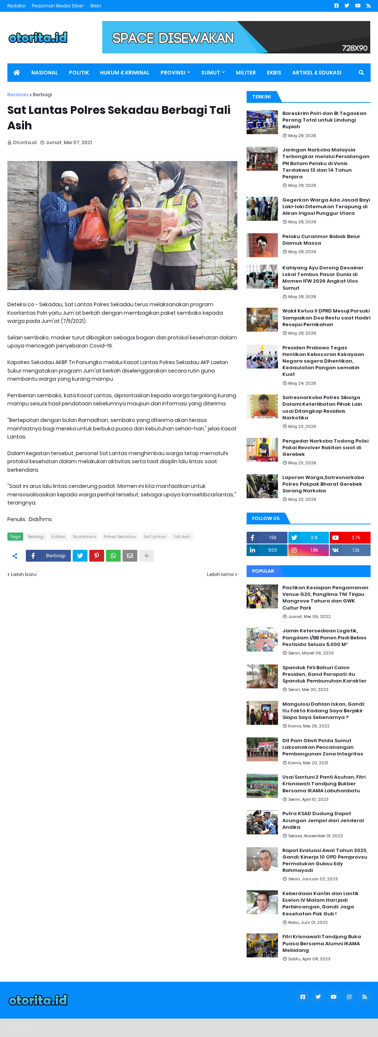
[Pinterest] (96, 556)
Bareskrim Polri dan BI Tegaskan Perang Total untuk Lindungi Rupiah (324, 120)
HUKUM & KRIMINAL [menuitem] (125, 72)
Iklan (95, 6)
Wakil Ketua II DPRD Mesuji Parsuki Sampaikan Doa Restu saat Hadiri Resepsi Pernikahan (326, 318)
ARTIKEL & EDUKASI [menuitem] (316, 72)
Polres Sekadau (120, 537)
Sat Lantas (155, 537)
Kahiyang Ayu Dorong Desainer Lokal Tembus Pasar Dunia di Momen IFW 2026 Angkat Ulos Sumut (323, 278)
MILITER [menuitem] (246, 72)
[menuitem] (16, 72)
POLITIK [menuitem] (79, 72)
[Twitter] (80, 556)
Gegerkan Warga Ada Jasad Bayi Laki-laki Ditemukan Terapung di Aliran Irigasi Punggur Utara (326, 207)
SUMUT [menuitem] (210, 72)
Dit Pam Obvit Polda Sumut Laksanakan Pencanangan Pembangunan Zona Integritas (322, 747)
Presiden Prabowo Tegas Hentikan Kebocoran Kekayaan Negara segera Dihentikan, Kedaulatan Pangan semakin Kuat (323, 361)
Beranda (17, 94)
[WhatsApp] (113, 556)
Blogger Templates (59, 1027)
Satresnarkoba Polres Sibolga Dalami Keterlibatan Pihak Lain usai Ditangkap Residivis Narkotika (322, 407)
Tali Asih (181, 537)
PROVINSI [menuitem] (173, 72)
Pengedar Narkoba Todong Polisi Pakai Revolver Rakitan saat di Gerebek (325, 448)
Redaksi (16, 6)
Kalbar (58, 537)
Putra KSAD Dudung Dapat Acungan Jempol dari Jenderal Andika (323, 820)
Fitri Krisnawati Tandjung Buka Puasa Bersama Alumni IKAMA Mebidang (321, 943)
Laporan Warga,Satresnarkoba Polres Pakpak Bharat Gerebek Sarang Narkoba (323, 484)
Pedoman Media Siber (58, 6)
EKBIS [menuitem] (274, 72)
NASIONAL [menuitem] (44, 72)
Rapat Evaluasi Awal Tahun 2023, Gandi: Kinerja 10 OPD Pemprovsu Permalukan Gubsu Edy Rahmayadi (324, 860)
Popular (263, 571)
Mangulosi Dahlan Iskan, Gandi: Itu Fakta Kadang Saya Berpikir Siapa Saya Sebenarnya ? (323, 711)
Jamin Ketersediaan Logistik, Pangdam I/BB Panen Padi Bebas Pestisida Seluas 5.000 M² (324, 637)
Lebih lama (220, 574)
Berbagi (42, 94)
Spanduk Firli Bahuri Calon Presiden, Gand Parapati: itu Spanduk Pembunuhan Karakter (324, 674)
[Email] (130, 556)
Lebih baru (24, 574)
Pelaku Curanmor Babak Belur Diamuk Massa (321, 240)
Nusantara (84, 537)
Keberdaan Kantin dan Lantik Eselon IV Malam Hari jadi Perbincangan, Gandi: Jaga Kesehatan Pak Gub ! (320, 903)
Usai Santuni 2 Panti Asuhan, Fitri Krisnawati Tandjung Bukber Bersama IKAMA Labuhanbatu (323, 784)
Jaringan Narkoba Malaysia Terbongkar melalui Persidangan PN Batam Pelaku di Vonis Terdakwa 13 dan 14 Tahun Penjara (326, 163)
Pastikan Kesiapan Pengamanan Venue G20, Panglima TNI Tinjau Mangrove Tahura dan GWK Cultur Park (325, 597)
